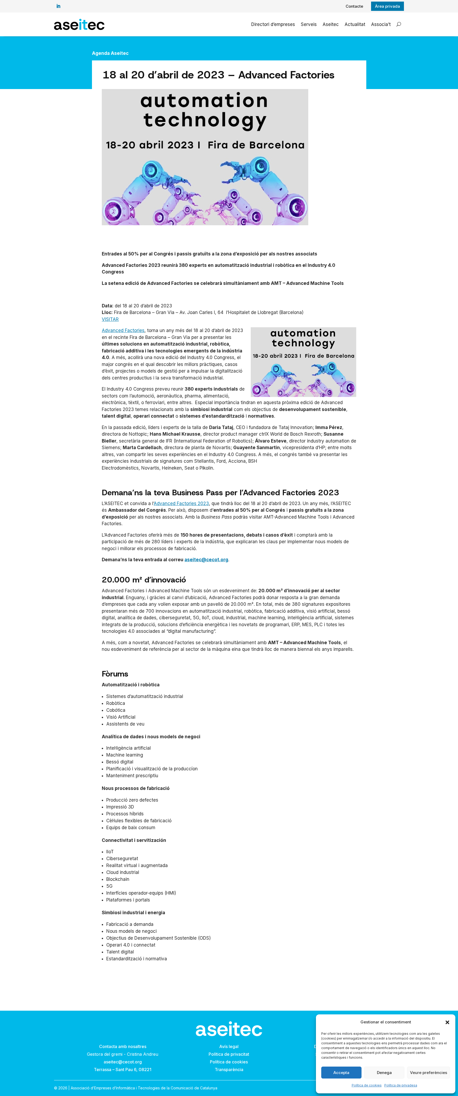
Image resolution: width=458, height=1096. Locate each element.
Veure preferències (428, 1072)
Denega (384, 1072)
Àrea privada (387, 6)
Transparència (229, 1069)
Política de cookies (367, 1085)
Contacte (354, 6)
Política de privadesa (400, 1085)
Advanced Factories (123, 330)
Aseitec (331, 24)
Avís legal (229, 1046)
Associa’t (381, 24)
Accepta (341, 1072)
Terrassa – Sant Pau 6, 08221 (122, 1069)
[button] (447, 1022)
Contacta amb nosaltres (122, 1046)
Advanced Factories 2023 (181, 503)
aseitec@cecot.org (206, 559)
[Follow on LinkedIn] (58, 6)
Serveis (309, 24)
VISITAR (110, 319)
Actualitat (355, 24)
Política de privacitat (229, 1054)
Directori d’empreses (273, 24)
